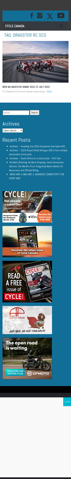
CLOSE (67, 401)
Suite (49, 91)
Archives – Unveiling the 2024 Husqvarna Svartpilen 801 (37, 146)
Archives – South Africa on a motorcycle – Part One (35, 158)
